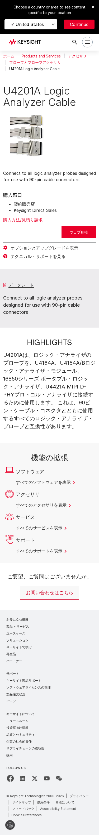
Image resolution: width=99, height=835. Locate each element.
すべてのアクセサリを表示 (42, 505)
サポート (12, 674)
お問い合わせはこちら (49, 592)
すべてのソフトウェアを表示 (44, 482)
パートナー (14, 661)
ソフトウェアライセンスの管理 (28, 687)
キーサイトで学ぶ (19, 647)
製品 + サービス (17, 626)
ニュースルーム (17, 721)
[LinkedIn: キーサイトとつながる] (22, 778)
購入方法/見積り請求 (23, 219)
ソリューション (17, 640)
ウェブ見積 (78, 232)
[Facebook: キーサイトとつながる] (10, 778)
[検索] (75, 42)
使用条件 (43, 802)
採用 (9, 755)
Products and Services (41, 56)
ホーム (8, 56)
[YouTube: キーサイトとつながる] (47, 778)
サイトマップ (21, 802)
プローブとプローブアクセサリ (35, 62)
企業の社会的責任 (19, 741)
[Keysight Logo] (27, 42)
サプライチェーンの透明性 (25, 748)
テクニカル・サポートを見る (38, 256)
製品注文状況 (15, 694)
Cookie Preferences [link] (26, 815)
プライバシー (79, 796)
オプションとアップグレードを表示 (44, 248)
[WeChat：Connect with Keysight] (59, 778)
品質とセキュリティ (20, 734)
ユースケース (15, 633)
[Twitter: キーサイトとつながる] (35, 778)
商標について (64, 802)
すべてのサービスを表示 (39, 527)
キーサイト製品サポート (23, 680)
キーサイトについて (20, 714)
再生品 (11, 654)
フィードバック (23, 809)
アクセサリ (77, 56)
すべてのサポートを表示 (39, 550)
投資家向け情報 (17, 728)
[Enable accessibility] (10, 825)
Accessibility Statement (58, 809)
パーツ (11, 701)
